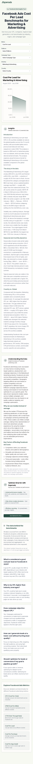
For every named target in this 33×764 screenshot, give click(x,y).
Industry (3, 61)
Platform (3, 48)
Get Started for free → (16, 515)
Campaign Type (6, 55)
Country (3, 68)
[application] (16, 103)
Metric (3, 42)
